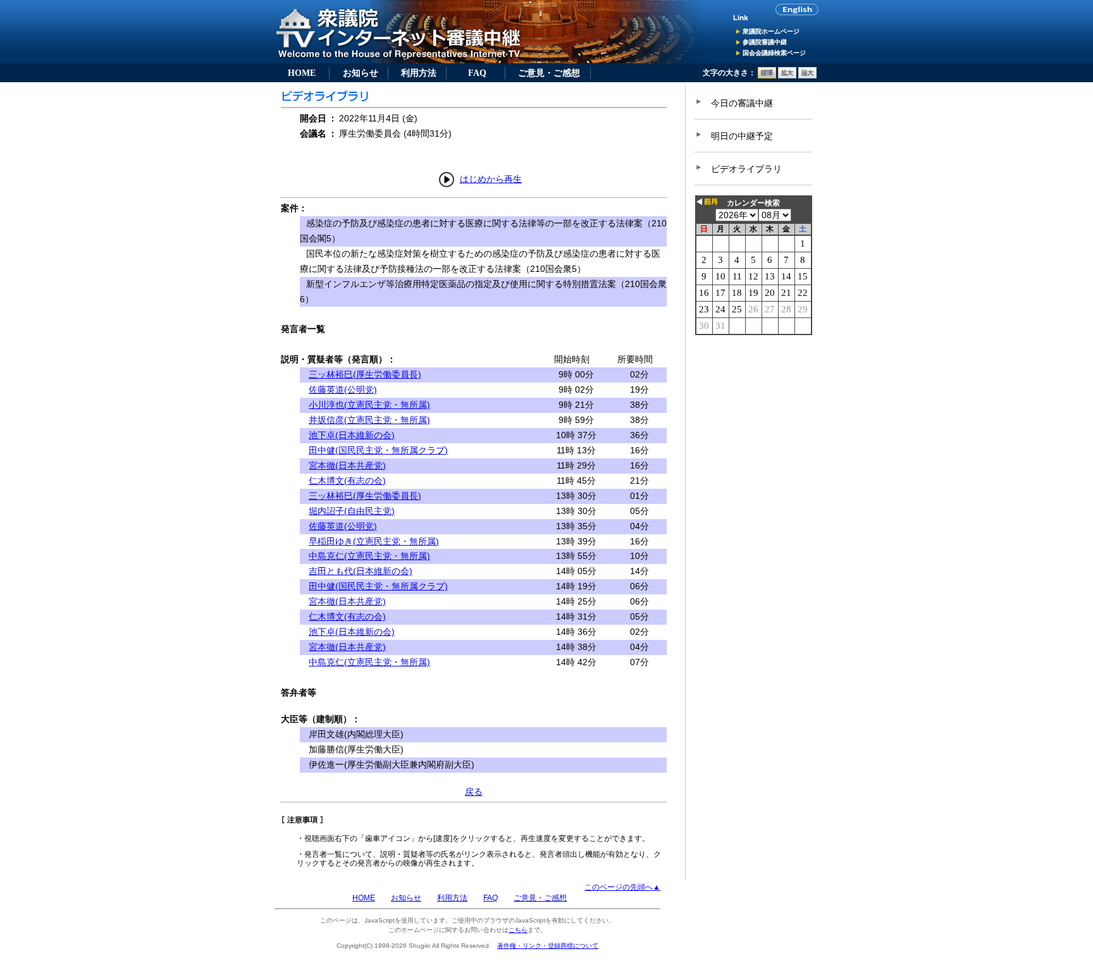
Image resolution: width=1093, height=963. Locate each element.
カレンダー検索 (753, 203)
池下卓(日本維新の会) (352, 435)
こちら (518, 929)
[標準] (767, 75)
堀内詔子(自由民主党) (352, 511)
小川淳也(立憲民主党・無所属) (369, 405)
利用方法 (418, 73)
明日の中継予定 (742, 136)
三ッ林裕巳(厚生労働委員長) (365, 374)
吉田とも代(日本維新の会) (360, 571)
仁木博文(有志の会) (347, 480)
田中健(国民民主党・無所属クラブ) (378, 450)
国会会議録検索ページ (774, 52)
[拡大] (787, 75)
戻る (474, 792)
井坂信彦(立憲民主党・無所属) (369, 420)
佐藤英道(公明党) (343, 389)
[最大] (807, 75)
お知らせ (360, 73)
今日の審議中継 (742, 103)
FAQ (477, 73)
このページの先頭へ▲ (622, 887)
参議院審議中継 (765, 42)
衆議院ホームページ (771, 31)
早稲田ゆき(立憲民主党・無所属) (374, 541)
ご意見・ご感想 (549, 73)
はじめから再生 (491, 179)
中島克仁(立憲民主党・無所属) (369, 556)
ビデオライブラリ (746, 169)
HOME (302, 73)
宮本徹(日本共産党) (347, 465)
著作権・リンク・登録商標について (547, 945)
